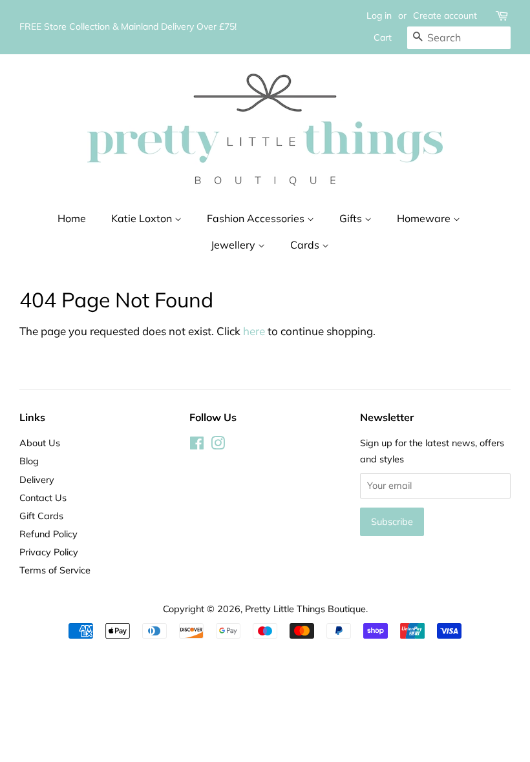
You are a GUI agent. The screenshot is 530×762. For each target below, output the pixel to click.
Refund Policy (48, 534)
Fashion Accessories (257, 218)
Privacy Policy (48, 552)
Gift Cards (41, 516)
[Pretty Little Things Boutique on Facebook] (196, 445)
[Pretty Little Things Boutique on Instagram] (218, 445)
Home (72, 218)
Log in (379, 15)
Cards (306, 244)
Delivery (36, 479)
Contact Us (43, 497)
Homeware (425, 218)
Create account (445, 15)
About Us (39, 443)
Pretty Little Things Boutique (305, 608)
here (254, 331)
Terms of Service (54, 570)
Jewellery (234, 244)
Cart (383, 37)
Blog (29, 461)
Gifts (352, 218)
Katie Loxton (143, 218)
